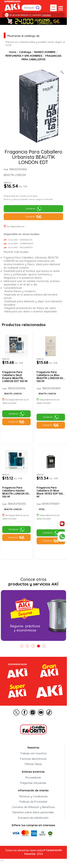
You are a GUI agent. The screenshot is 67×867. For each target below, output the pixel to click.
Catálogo (25, 52)
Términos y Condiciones (33, 796)
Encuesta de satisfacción (33, 817)
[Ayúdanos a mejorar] (62, 524)
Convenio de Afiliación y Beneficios (33, 807)
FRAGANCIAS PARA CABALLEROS (42, 57)
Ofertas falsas (33, 764)
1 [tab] (21, 646)
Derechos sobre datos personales (33, 812)
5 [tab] (44, 646)
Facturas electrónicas (33, 758)
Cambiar (46, 15)
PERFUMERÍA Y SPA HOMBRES (23, 55)
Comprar (30, 208)
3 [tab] (33, 646)
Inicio (12, 52)
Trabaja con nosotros (33, 753)
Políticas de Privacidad (33, 802)
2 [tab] (27, 646)
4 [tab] (38, 646)
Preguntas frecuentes (33, 783)
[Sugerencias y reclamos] (62, 537)
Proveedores (33, 777)
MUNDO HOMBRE (44, 52)
